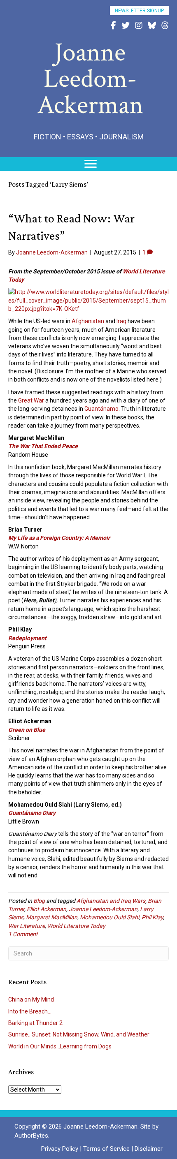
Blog (39, 901)
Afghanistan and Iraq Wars (111, 901)
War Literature (26, 926)
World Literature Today (76, 926)
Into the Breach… (29, 1011)
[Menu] (90, 164)
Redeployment (27, 638)
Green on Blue (26, 729)
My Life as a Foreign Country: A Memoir (59, 537)
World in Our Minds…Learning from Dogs (60, 1046)
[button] (139, 10)
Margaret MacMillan (51, 917)
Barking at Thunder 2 (35, 1023)
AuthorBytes (31, 1135)
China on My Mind (31, 999)
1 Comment (23, 934)
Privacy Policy (59, 1148)
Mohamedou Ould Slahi (109, 917)
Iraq (121, 321)
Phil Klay (152, 917)
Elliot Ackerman (46, 909)
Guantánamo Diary (32, 813)
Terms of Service (106, 1148)
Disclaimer (149, 1148)
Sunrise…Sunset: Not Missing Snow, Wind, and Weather (78, 1034)
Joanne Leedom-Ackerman (103, 909)
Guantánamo (101, 408)
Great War (31, 400)
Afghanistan (88, 321)
